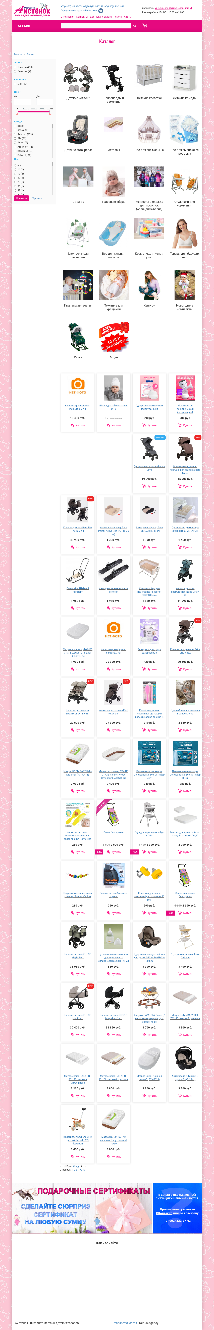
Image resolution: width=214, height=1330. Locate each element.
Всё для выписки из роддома (185, 151)
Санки (78, 357)
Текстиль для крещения (113, 307)
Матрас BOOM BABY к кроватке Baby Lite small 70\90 (113, 1140)
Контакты (82, 16)
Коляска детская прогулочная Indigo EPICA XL (185, 591)
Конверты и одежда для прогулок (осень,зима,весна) (149, 205)
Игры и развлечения (78, 305)
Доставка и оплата (101, 16)
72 (81, 1169)
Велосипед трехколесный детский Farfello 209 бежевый (78, 1140)
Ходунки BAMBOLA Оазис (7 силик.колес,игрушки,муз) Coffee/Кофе (149, 1018)
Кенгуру (149, 305)
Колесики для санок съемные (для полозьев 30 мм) (149, 896)
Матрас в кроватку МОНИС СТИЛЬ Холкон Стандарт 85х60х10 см (77, 652)
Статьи (128, 16)
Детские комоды (184, 98)
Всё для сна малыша (149, 150)
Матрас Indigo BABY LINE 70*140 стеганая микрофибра (77, 1079)
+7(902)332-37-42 (93, 6)
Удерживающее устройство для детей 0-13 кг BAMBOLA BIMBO (149, 957)
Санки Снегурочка (113, 832)
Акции (114, 357)
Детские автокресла (78, 150)
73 (84, 1169)
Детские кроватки (149, 98)
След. (76, 1166)
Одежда (78, 201)
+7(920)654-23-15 (114, 6)
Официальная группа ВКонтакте (79, 10)
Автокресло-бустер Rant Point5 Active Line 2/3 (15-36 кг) (113, 531)
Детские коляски (78, 98)
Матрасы (114, 150)
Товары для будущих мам (184, 255)
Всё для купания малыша (113, 255)
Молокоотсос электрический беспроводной (185, 409)
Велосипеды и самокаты (114, 99)
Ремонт (118, 16)
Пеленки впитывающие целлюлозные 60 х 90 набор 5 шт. (149, 774)
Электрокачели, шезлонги (78, 255)
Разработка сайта (125, 1323)
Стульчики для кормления (184, 203)
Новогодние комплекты (184, 307)
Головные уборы (113, 201)
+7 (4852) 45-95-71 (71, 6)
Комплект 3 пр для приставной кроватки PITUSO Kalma (149, 591)
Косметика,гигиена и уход (149, 255)
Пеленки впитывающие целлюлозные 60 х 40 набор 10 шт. (185, 774)
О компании (67, 16)
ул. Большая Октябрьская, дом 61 (173, 8)
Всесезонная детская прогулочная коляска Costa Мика (185, 470)
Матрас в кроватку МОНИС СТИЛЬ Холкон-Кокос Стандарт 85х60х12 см (113, 774)
